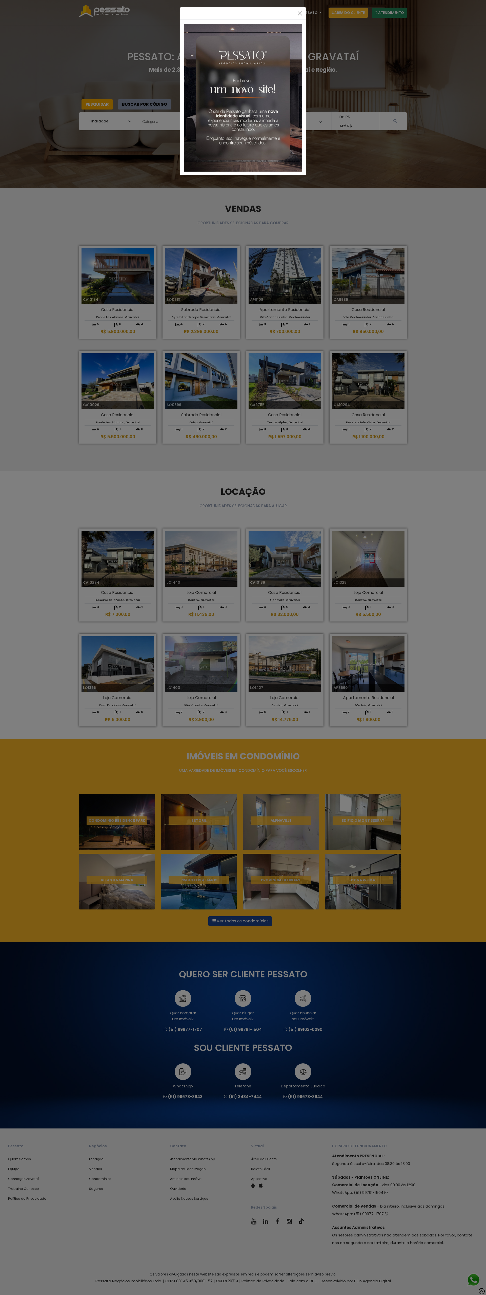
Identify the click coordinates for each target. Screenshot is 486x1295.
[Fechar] (300, 13)
